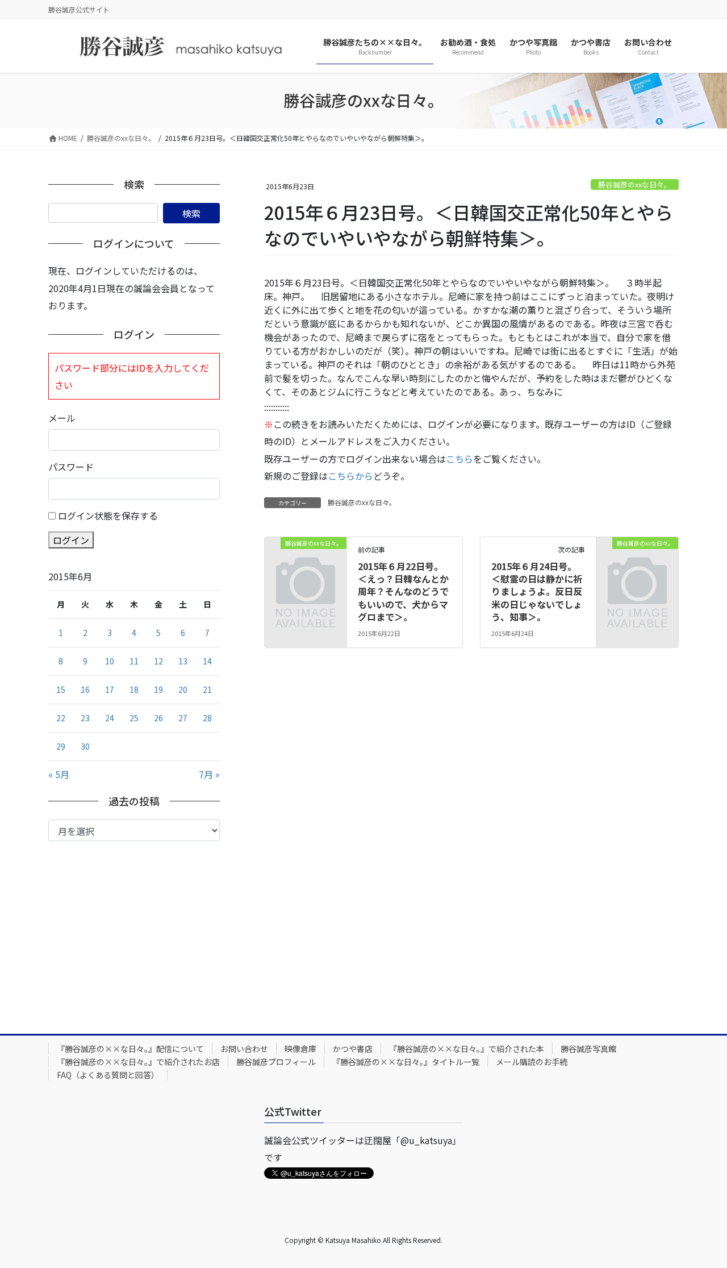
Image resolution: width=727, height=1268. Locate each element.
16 (85, 689)
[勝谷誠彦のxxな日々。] (305, 561)
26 (158, 718)
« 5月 (58, 774)
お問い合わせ (244, 1048)
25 (134, 718)
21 (207, 689)
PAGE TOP (700, 1219)
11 (134, 661)
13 (182, 661)
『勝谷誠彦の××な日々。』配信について (130, 1048)
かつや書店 (353, 1048)
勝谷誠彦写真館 (588, 1048)
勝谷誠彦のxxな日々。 (634, 184)
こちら (459, 458)
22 (60, 718)
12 (158, 661)
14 (207, 661)
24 (109, 718)
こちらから (350, 476)
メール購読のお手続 (531, 1061)
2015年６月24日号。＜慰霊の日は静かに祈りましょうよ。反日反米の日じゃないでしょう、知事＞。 (536, 591)
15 (60, 689)
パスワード (71, 466)
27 (182, 718)
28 (207, 718)
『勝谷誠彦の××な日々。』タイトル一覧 (405, 1061)
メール (62, 418)
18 (134, 689)
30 (85, 746)
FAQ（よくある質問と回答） (108, 1074)
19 (158, 689)
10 (109, 661)
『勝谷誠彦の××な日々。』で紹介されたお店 (138, 1061)
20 (182, 689)
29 (60, 746)
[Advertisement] (134, 926)
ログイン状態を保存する (108, 515)
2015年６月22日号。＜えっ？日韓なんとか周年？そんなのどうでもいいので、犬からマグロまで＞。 (403, 591)
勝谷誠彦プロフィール (276, 1061)
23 (85, 718)
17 (109, 689)
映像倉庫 (300, 1048)
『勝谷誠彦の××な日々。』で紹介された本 (466, 1048)
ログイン (71, 540)
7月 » (209, 774)
